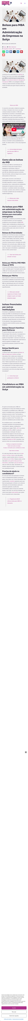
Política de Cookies (8, 1019)
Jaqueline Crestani (8, 48)
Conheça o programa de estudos (14, 444)
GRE (22, 222)
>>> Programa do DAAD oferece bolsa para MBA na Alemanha (14, 501)
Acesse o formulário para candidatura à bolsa (14, 447)
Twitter (12, 459)
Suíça (5, 47)
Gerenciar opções (14, 1015)
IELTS (18, 428)
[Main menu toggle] (24, 3)
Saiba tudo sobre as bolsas (14, 445)
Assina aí (13, 455)
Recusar (14, 1012)
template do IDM (11, 439)
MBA (10, 47)
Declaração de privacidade (17, 1019)
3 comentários (17, 48)
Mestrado (13, 47)
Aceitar (14, 1008)
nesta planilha (15, 492)
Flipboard (6, 459)
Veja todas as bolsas (14, 450)
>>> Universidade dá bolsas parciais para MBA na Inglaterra (14, 151)
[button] (26, 752)
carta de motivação (18, 462)
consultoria (12, 481)
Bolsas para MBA (14, 105)
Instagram (21, 457)
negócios (20, 74)
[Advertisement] (14, 96)
